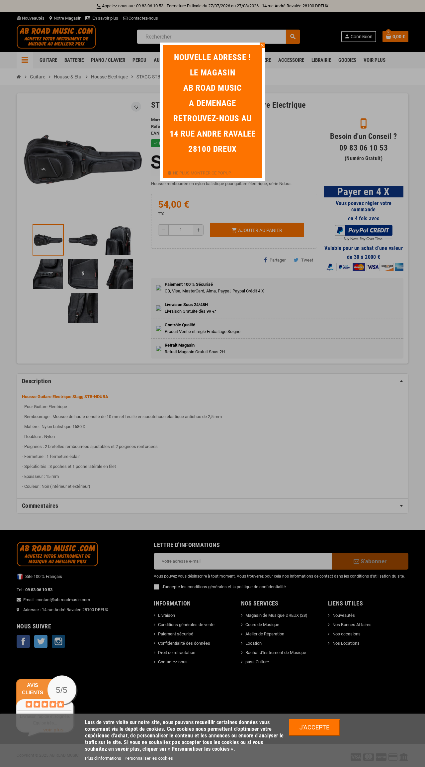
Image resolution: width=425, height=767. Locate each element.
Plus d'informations (103, 758)
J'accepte (314, 727)
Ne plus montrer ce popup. (202, 172)
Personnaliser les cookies (149, 758)
